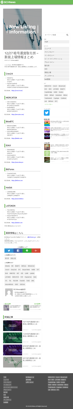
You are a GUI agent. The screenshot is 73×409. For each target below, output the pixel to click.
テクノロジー (49, 52)
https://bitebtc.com (17, 138)
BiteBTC (17, 266)
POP (22, 277)
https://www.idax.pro (17, 162)
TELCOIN (15, 280)
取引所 (7, 258)
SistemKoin (59, 95)
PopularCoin (28, 277)
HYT (38, 269)
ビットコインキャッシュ (53, 59)
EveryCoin (14, 269)
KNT (18, 273)
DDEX (46, 95)
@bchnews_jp (32, 237)
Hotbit (33, 269)
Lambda (32, 273)
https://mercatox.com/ (18, 114)
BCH (46, 89)
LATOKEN (8, 277)
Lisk (46, 101)
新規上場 (13, 258)
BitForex (24, 266)
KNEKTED (12, 273)
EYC (19, 269)
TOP (46, 42)
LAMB (26, 273)
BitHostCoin (31, 266)
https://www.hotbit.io (17, 198)
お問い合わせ (29, 382)
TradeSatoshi (48, 98)
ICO (46, 69)
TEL (10, 280)
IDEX (50, 89)
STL (6, 280)
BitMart (52, 95)
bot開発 (47, 79)
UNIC (32, 280)
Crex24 (7, 269)
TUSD (28, 280)
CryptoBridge (48, 92)
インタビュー (49, 55)
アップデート (49, 76)
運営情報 (28, 379)
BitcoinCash (62, 86)
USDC (16, 284)
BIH (12, 266)
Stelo (34, 277)
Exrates (61, 92)
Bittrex (65, 95)
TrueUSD (22, 280)
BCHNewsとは (30, 377)
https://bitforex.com (17, 180)
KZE (22, 273)
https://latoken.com (17, 222)
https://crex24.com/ (17, 90)
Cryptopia (56, 98)
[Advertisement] (56, 20)
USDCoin (22, 284)
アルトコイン (49, 62)
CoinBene (63, 98)
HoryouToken (26, 269)
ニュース (48, 48)
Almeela (7, 266)
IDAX (6, 273)
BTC (56, 101)
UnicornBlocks (9, 284)
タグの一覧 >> (49, 104)
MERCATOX (15, 277)
